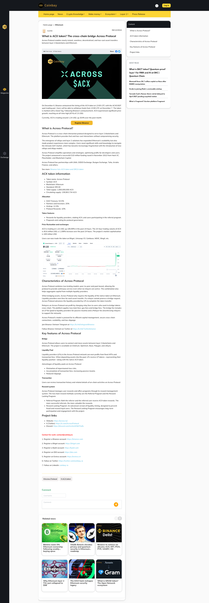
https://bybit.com (72, 448)
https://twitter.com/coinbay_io (71, 461)
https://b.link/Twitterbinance (84, 329)
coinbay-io (64, 465)
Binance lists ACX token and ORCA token (66, 169)
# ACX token (66, 479)
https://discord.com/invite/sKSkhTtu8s (68, 426)
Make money (94, 14)
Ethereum (59, 25)
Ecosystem (110, 14)
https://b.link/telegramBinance (82, 324)
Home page (49, 14)
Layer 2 (123, 14)
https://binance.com (75, 439)
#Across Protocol (50, 479)
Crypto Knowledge (74, 14)
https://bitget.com (72, 443)
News (60, 14)
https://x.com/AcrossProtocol (67, 423)
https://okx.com (71, 452)
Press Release (138, 14)
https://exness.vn (74, 456)
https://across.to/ (61, 421)
